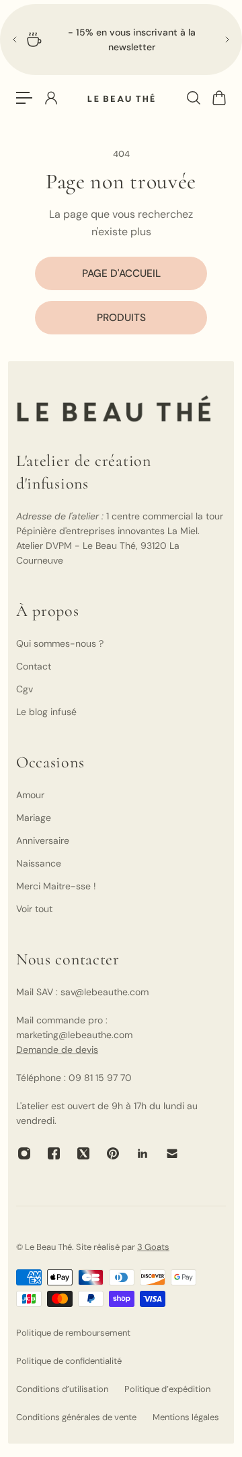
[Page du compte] (50, 98)
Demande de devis (57, 1049)
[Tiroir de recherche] (193, 98)
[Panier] (218, 98)
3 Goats (153, 1247)
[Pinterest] (113, 1153)
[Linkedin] (142, 1153)
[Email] (172, 1153)
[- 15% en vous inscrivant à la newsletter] (121, 39)
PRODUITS (121, 317)
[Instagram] (24, 1153)
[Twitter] (83, 1153)
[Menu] (24, 97)
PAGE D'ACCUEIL (121, 273)
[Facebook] (54, 1153)
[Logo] (121, 98)
